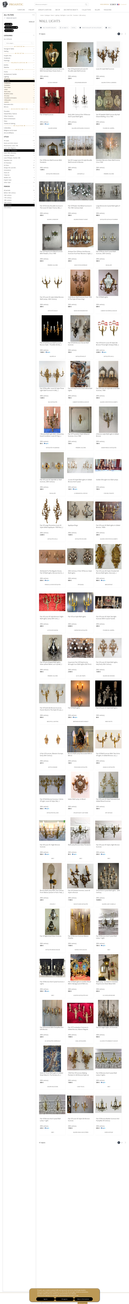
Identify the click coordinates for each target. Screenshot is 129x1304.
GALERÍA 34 (53, 356)
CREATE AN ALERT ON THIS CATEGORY (92, 27)
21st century (19, 207)
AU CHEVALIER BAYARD (109, 995)
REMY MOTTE (108, 721)
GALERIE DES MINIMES (109, 676)
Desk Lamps (19, 91)
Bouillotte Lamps (19, 93)
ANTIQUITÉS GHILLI (109, 356)
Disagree (64, 1299)
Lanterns (19, 102)
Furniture (21, 10)
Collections (86, 10)
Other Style (19, 182)
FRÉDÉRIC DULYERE (109, 174)
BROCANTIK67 (109, 584)
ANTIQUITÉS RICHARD (80, 539)
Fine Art (31, 10)
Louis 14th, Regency (19, 148)
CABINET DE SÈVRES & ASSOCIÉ (109, 310)
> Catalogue (47, 15)
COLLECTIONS (19, 125)
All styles (19, 140)
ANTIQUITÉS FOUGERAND (52, 447)
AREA (109, 27)
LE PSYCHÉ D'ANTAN (52, 630)
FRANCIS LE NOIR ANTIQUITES (53, 584)
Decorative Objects (71, 10)
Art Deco (19, 165)
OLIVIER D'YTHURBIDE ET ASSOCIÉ (109, 1041)
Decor (57, 10)
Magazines (107, 10)
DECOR (19, 69)
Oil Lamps (19, 96)
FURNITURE (19, 46)
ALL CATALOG (8, 39)
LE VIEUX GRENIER (52, 82)
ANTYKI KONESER (52, 767)
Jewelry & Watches (45, 10)
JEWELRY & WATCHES (19, 62)
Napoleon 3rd (19, 160)
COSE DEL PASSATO (109, 493)
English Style (19, 180)
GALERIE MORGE (52, 128)
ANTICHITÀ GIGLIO (53, 310)
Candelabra (19, 85)
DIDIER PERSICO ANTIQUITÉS (108, 447)
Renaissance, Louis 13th (19, 145)
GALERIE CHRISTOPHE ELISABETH (109, 402)
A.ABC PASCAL (80, 1086)
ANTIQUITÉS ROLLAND (53, 813)
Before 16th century (19, 193)
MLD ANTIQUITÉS (52, 402)
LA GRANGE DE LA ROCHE (80, 493)
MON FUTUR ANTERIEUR (80, 265)
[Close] (11, 24)
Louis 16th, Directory (19, 153)
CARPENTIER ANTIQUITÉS (80, 630)
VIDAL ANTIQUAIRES (80, 1041)
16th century (19, 195)
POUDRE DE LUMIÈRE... (109, 128)
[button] (64, 27)
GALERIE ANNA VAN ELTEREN (80, 1132)
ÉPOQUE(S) (81, 584)
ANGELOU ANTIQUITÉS (109, 767)
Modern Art (19, 177)
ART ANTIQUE (108, 813)
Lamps (19, 89)
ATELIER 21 (52, 904)
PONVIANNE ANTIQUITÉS (80, 767)
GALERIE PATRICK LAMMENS (108, 82)
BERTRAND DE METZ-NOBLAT (80, 721)
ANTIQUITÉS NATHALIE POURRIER (109, 219)
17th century (19, 198)
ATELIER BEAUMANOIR (81, 82)
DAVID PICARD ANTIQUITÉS (81, 904)
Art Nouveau (19, 163)
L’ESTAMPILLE (80, 174)
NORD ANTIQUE (109, 1132)
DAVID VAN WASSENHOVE (81, 310)
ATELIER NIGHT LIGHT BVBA (80, 813)
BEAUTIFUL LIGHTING (52, 721)
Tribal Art (19, 175)
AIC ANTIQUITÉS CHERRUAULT (53, 1041)
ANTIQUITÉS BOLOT (81, 356)
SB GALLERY (109, 265)
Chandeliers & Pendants (19, 98)
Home (41, 15)
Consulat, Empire (19, 155)
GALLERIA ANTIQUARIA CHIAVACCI (81, 128)
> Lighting (56, 15)
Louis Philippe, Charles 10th (19, 158)
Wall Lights (19, 81)
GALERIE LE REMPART (52, 219)
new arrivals (104, 4)
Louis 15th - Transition (19, 150)
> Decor (52, 15)
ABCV (52, 858)
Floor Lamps (19, 87)
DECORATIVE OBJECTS (19, 109)
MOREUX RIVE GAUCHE (81, 949)
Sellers (97, 10)
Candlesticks (19, 83)
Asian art (19, 172)
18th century (19, 200)
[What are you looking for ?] (86, 4)
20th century (19, 205)
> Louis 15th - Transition (72, 15)
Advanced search (11, 18)
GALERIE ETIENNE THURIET (81, 219)
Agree (45, 1299)
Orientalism (19, 170)
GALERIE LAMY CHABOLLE (109, 904)
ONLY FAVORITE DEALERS (49, 27)
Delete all (31, 21)
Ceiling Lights (19, 100)
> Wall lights (62, 15)
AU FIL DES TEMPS (80, 676)
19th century (19, 202)
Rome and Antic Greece (19, 143)
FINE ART (19, 53)
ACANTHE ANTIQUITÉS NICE (80, 995)
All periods (19, 190)
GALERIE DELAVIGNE (52, 1086)
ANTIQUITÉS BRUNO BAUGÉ (52, 949)
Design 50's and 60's (19, 168)
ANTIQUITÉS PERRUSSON (52, 174)
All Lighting (19, 79)
